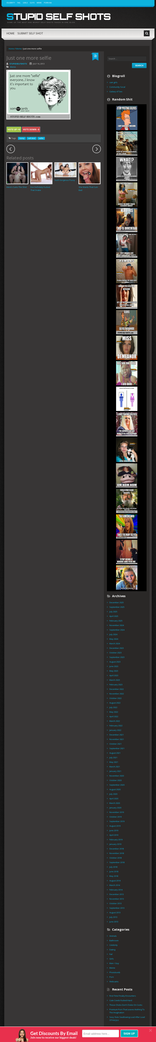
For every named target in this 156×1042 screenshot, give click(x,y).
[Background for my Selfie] (127, 424)
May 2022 (113, 712)
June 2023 (113, 666)
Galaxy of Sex (115, 91)
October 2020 (115, 780)
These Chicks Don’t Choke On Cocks (125, 1005)
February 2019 (115, 839)
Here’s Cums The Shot (16, 187)
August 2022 (115, 702)
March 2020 (114, 803)
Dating (112, 949)
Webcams (114, 981)
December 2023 (116, 648)
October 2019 (115, 816)
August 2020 (115, 789)
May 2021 (113, 762)
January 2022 (115, 730)
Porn (111, 977)
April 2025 (113, 616)
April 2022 (113, 716)
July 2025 (113, 611)
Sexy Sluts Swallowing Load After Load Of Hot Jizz (127, 1018)
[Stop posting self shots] (127, 117)
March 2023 (114, 680)
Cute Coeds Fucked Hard (120, 1000)
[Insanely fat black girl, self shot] (127, 373)
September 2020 (116, 784)
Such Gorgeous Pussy (65, 180)
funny (22, 138)
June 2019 (113, 830)
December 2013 (116, 894)
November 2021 (116, 739)
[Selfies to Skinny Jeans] (127, 500)
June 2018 (113, 871)
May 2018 (113, 876)
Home (10, 33)
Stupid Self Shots (58, 16)
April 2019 (113, 835)
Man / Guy (114, 963)
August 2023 (115, 661)
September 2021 (116, 748)
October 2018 (115, 857)
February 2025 (115, 620)
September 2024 (116, 629)
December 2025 (116, 602)
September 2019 (116, 821)
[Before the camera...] (127, 143)
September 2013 (116, 908)
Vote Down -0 (31, 129)
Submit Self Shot (30, 33)
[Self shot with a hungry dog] (127, 551)
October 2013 (115, 903)
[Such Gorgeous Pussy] (65, 170)
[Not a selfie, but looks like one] (127, 347)
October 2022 (115, 698)
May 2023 (113, 670)
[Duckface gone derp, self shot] (127, 449)
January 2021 (115, 771)
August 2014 (115, 880)
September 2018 (116, 862)
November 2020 (116, 775)
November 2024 (116, 625)
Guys (32, 3)
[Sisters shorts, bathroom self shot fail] (127, 245)
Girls (25, 3)
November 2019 (116, 812)
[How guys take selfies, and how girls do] (127, 398)
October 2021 (115, 743)
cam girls (113, 82)
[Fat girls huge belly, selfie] (127, 475)
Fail (19, 3)
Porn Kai (48, 3)
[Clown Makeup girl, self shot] (127, 577)
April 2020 (113, 798)
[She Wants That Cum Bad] (89, 173)
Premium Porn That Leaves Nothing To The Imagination (127, 1011)
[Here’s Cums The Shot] (17, 173)
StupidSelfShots (18, 63)
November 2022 (116, 693)
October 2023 (115, 652)
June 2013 (113, 921)
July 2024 (113, 634)
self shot (31, 138)
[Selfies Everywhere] (127, 322)
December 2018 (116, 848)
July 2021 (113, 757)
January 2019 (115, 844)
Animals (113, 936)
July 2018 (113, 867)
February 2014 (115, 889)
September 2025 (116, 607)
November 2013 (116, 898)
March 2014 (114, 885)
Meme (39, 3)
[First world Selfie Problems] (127, 296)
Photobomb (114, 972)
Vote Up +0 (14, 129)
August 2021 (115, 753)
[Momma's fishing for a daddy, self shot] (127, 194)
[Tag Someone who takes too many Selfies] (127, 526)
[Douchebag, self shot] (127, 219)
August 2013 (115, 912)
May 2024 (113, 639)
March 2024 (114, 643)
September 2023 (116, 657)
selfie (41, 138)
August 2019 (115, 826)
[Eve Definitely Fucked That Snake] (41, 173)
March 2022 (114, 721)
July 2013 (113, 917)
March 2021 (114, 766)
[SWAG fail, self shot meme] (127, 270)
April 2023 (113, 675)
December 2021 (116, 734)
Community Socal (117, 87)
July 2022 (113, 707)
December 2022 (116, 689)
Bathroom (114, 940)
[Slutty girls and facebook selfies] (127, 168)
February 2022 (115, 725)
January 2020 (115, 807)
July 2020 (113, 794)
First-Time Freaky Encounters (122, 995)
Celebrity (10, 3)
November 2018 (116, 853)
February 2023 (115, 684)
